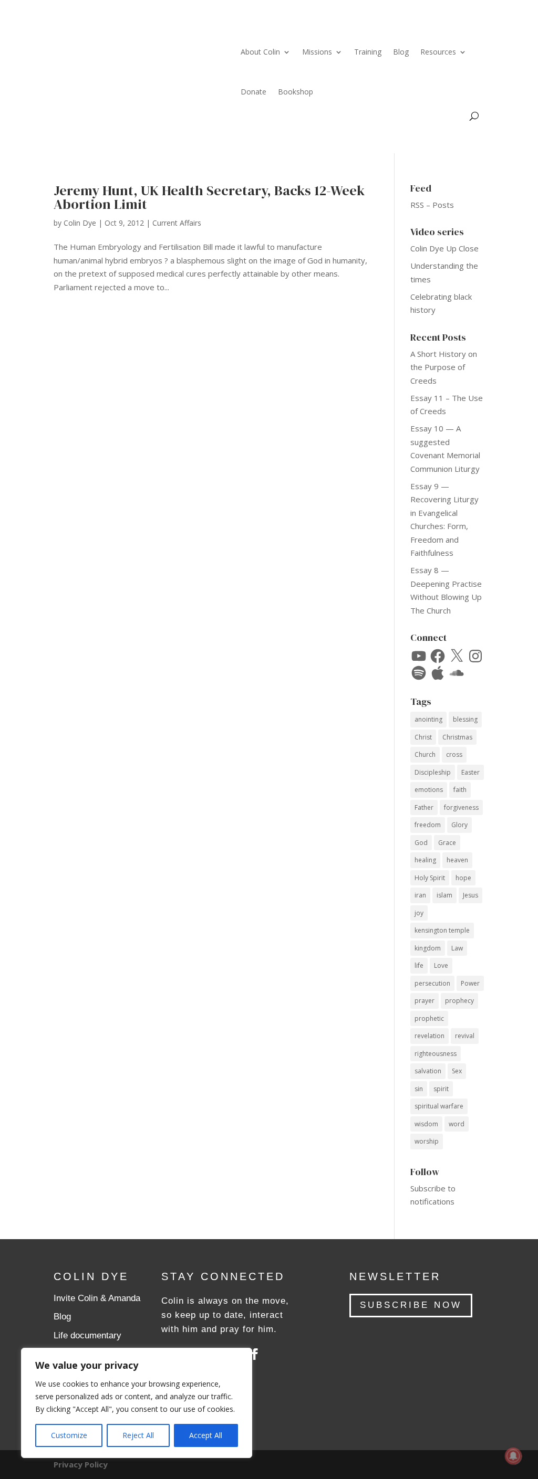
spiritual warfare (439, 1106)
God (421, 842)
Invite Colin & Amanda (97, 1298)
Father (424, 807)
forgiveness (461, 807)
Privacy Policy (81, 1464)
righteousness (436, 1053)
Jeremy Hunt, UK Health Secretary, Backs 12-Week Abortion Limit (209, 197)
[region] (136, 1403)
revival (464, 1035)
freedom (428, 824)
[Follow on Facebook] (254, 1354)
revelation (429, 1035)
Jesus (470, 895)
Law (457, 948)
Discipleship (433, 772)
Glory (459, 824)
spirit (441, 1088)
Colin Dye (80, 223)
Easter (470, 772)
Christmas (457, 737)
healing (425, 859)
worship (427, 1141)
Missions (317, 52)
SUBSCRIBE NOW (411, 1305)
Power (470, 983)
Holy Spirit (430, 877)
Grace (447, 842)
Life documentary (87, 1335)
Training (367, 52)
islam (444, 895)
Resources (438, 52)
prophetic (429, 1018)
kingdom (428, 948)
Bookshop (295, 92)
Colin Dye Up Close (444, 248)
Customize (69, 1435)
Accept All (205, 1435)
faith (460, 789)
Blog (401, 52)
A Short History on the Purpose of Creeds (443, 367)
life (419, 965)
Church (425, 754)
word (456, 1123)
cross (454, 754)
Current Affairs (176, 223)
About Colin (260, 52)
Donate (253, 92)
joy (419, 912)
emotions (429, 789)
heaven (457, 859)
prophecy (459, 1000)
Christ (423, 737)
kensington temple (442, 930)
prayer (424, 1000)
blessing (465, 719)
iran (420, 895)
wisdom (426, 1123)
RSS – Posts (432, 204)
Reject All (138, 1435)
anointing (428, 719)
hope (463, 877)
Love (441, 965)
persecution (432, 983)
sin (419, 1088)
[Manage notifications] (513, 1456)
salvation (428, 1070)
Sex (457, 1070)
